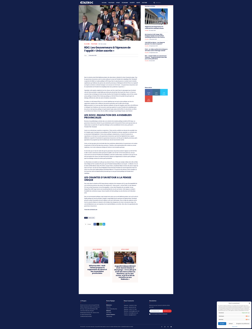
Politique (94, 44)
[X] (98, 224)
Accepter (222, 323)
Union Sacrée (91, 217)
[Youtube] (171, 327)
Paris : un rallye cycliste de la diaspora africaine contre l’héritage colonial (156, 49)
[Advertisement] (111, 66)
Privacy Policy (234, 326)
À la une (86, 44)
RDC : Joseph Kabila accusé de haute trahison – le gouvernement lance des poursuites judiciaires (156, 57)
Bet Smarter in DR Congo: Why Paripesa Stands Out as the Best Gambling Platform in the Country (155, 36)
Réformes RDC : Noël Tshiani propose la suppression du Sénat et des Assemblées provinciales (97, 269)
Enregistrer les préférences (242, 323)
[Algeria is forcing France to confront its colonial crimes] (156, 16)
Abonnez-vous (167, 311)
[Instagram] (165, 327)
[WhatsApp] (101, 224)
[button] (249, 303)
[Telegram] (104, 224)
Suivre (156, 89)
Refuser (231, 323)
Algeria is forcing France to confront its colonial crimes (154, 27)
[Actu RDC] (88, 2)
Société (146, 30)
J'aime (149, 89)
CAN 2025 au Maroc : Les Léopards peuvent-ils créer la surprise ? (155, 43)
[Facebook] (95, 224)
